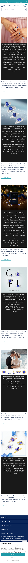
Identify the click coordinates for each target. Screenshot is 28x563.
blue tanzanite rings (17, 44)
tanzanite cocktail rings (17, 138)
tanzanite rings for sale (8, 62)
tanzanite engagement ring (11, 56)
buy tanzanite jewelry (18, 212)
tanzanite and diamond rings (18, 297)
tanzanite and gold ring (15, 52)
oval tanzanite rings (14, 49)
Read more (6, 91)
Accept (13, 554)
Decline (13, 557)
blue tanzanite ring (8, 44)
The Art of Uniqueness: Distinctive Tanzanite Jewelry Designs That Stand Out (14, 385)
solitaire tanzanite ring (7, 131)
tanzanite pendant (12, 228)
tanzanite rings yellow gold (19, 465)
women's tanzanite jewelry (9, 237)
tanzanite (23, 219)
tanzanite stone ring (20, 143)
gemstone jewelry (7, 214)
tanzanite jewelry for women (12, 227)
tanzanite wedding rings (19, 62)
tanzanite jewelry (10, 225)
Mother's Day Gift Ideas (19, 296)
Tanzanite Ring (20, 60)
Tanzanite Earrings (14, 222)
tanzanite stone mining (19, 233)
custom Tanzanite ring (15, 47)
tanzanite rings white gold (17, 141)
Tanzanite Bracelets (10, 379)
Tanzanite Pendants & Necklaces (16, 230)
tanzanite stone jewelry (8, 233)
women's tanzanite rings (14, 304)
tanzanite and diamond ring (10, 134)
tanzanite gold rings (11, 60)
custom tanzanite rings (19, 128)
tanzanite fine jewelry (16, 223)
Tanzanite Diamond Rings (17, 54)
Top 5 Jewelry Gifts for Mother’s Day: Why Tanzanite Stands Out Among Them (14, 308)
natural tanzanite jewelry (17, 217)
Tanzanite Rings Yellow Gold (9, 143)
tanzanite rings (6, 463)
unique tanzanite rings (20, 144)
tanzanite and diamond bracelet (10, 220)
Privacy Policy (17, 552)
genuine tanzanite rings (9, 129)
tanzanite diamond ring (7, 139)
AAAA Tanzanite (9, 212)
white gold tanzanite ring (9, 64)
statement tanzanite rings (12, 51)
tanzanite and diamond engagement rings (14, 133)
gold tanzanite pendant (18, 215)
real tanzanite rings (19, 129)
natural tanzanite (7, 217)
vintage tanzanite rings (18, 302)
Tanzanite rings (6, 301)
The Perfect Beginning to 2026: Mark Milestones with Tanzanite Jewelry (14, 242)
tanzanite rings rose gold (19, 232)
